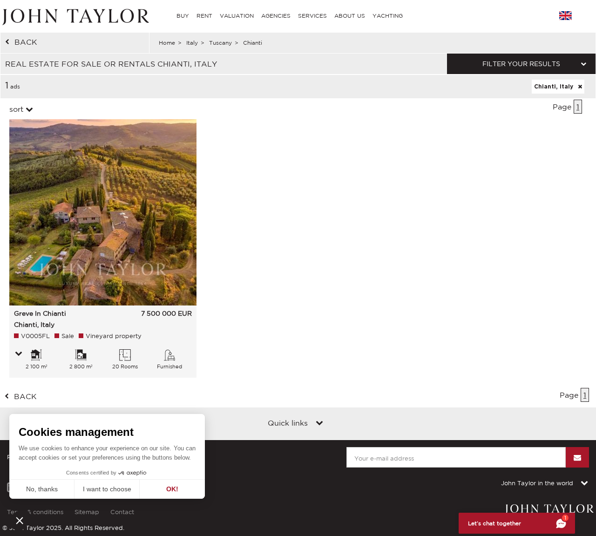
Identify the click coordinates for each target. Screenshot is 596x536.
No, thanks (42, 489)
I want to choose (107, 489)
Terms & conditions (35, 512)
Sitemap (86, 512)
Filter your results (521, 64)
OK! (172, 489)
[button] (19, 520)
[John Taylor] (74, 16)
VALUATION (237, 16)
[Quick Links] (319, 424)
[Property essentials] (18, 354)
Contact (122, 512)
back (25, 42)
